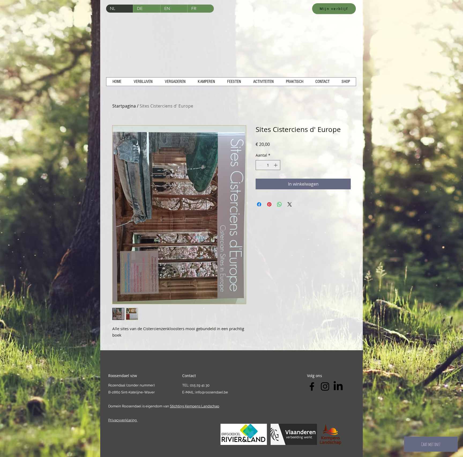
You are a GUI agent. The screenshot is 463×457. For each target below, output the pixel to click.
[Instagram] (325, 386)
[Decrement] (259, 165)
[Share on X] (289, 204)
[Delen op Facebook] (259, 204)
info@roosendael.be (211, 392)
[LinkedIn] (338, 386)
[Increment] (276, 165)
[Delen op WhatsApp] (279, 204)
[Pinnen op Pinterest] (269, 204)
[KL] (330, 434)
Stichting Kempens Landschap (194, 406)
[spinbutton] (268, 165)
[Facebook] (312, 386)
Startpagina (124, 106)
